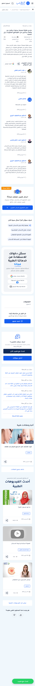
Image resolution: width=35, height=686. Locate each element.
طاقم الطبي (22, 99)
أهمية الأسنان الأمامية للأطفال (21, 235)
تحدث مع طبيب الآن (17, 351)
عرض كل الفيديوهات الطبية (17, 603)
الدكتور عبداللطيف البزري (18, 115)
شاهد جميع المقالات (17, 469)
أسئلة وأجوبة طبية (24, 10)
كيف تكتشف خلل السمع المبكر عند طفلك (18, 447)
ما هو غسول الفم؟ (24, 507)
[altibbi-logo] (23, 3)
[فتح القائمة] (32, 3)
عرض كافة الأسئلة (17, 416)
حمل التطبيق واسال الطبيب (19, 208)
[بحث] (12, 3)
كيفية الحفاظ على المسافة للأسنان (19, 239)
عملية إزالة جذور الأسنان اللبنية (18, 225)
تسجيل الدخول (5, 3)
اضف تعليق (16, 321)
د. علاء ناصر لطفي (20, 70)
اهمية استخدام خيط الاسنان (20, 544)
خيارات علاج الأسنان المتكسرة (21, 230)
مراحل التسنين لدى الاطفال (21, 580)
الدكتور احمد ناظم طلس (18, 140)
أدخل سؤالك (17, 358)
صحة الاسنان (15, 10)
